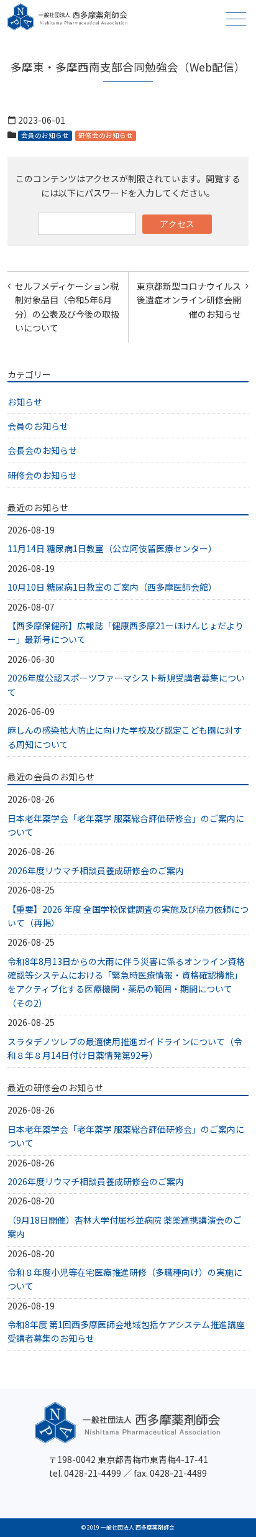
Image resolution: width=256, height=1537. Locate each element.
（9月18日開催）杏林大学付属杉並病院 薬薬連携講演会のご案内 (124, 1227)
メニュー (236, 18)
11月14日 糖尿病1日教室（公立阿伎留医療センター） (112, 548)
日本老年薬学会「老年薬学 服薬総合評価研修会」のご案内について (125, 825)
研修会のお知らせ (105, 135)
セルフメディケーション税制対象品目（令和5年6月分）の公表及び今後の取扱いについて (67, 307)
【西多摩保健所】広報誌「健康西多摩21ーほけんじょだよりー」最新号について (125, 632)
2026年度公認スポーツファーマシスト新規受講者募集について (126, 685)
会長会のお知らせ (42, 450)
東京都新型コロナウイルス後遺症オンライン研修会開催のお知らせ (189, 300)
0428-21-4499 (92, 1473)
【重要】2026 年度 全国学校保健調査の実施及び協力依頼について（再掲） (128, 916)
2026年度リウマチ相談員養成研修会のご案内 (95, 870)
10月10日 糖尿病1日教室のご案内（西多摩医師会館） (112, 587)
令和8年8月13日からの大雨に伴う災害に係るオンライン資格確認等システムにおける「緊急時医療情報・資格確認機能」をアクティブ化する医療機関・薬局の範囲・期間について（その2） (126, 982)
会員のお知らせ (45, 135)
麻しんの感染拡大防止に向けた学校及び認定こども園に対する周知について (124, 737)
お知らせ (24, 401)
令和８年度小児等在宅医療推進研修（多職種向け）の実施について (124, 1279)
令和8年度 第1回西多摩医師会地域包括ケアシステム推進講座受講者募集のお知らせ (126, 1331)
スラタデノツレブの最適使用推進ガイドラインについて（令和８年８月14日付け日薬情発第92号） (124, 1048)
